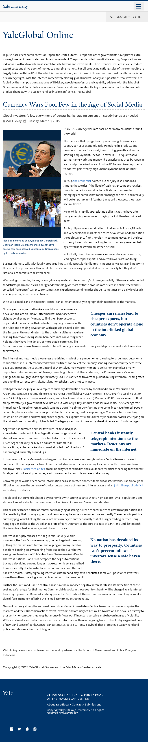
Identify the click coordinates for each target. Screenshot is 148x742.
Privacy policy (69, 712)
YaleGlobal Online (38, 35)
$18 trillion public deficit (128, 485)
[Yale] (8, 694)
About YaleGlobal (58, 704)
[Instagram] (35, 729)
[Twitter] (20, 729)
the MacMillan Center (70, 698)
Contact (77, 704)
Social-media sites (34, 469)
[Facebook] (12, 729)
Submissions (93, 704)
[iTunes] (28, 729)
